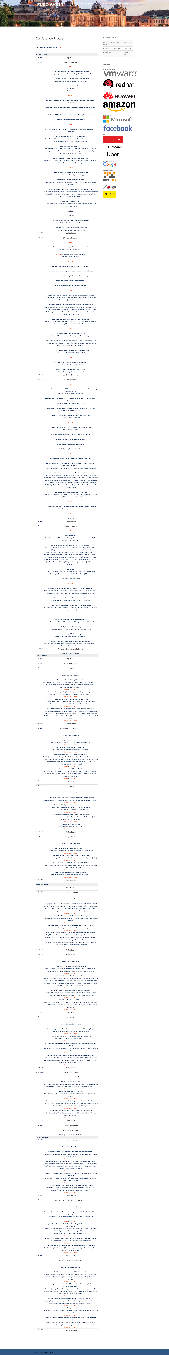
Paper (66, 689)
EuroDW (70, 95)
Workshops (88, 3)
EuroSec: (70, 329)
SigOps (60, 47)
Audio (75, 689)
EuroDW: (70, 261)
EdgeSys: (70, 124)
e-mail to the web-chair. (56, 45)
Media (120, 3)
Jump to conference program (43, 50)
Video (70, 689)
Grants (96, 3)
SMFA (70, 67)
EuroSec (70, 167)
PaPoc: (71, 211)
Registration (104, 3)
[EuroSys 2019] (50, 4)
